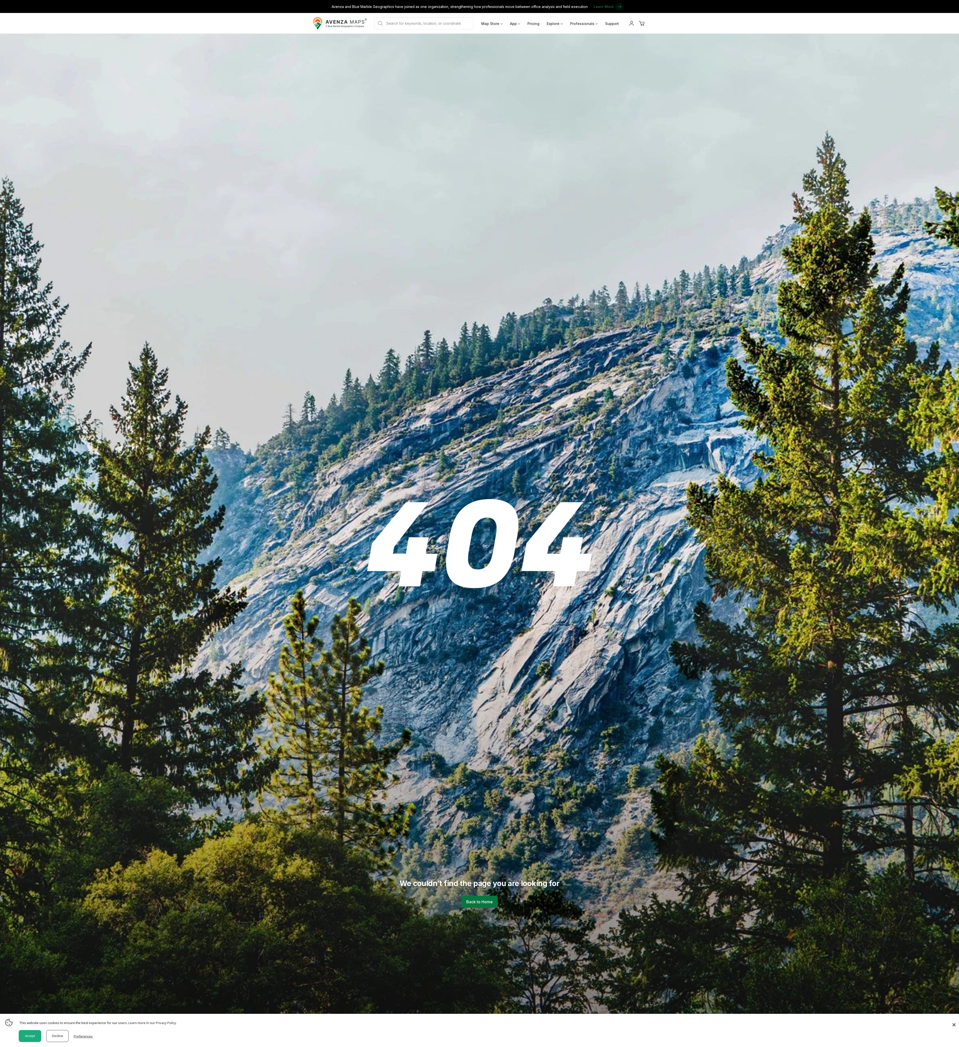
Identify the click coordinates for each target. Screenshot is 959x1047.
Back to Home (479, 901)
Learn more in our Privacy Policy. (152, 1023)
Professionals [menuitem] (582, 23)
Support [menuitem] (612, 23)
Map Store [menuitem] (490, 23)
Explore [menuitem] (553, 23)
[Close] (954, 1022)
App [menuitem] (513, 23)
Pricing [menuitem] (533, 23)
